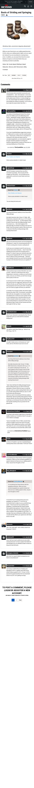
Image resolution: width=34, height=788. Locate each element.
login (7, 590)
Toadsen (16, 190)
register (18, 590)
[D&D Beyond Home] (6, 6)
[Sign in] (28, 6)
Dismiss (30, 1)
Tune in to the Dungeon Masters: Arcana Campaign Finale (14, 1)
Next (20, 600)
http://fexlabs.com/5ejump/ (13, 156)
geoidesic (16, 356)
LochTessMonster (18, 481)
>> (18, 190)
